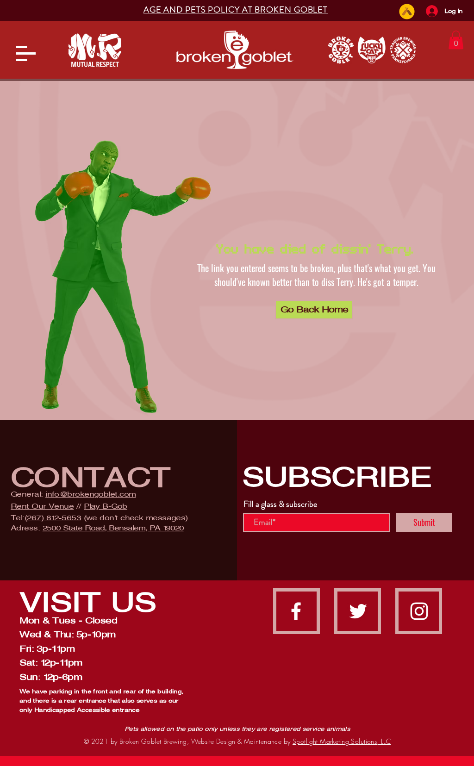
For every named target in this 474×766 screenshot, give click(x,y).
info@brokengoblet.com (90, 494)
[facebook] (296, 611)
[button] (26, 53)
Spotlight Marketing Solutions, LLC (342, 741)
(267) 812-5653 (53, 518)
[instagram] (419, 611)
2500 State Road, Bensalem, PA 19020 (113, 528)
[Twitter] (358, 611)
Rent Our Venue (42, 506)
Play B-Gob (105, 506)
